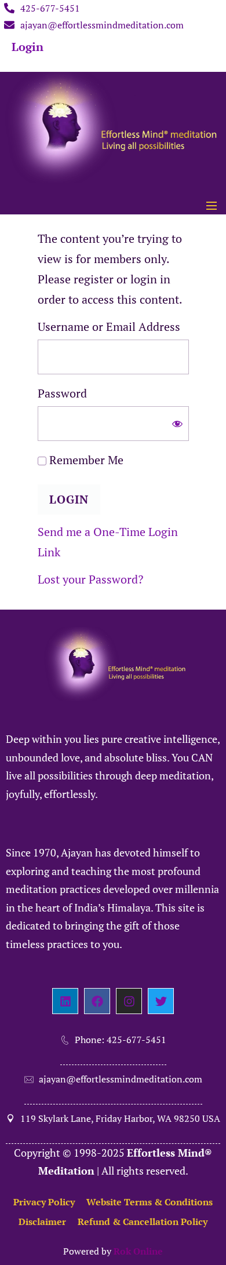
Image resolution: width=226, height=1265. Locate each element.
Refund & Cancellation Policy (142, 1221)
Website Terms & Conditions (149, 1201)
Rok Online (138, 1251)
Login (27, 46)
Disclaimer (42, 1221)
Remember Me (84, 460)
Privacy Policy (44, 1201)
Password (62, 393)
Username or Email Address (109, 326)
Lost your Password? (90, 579)
